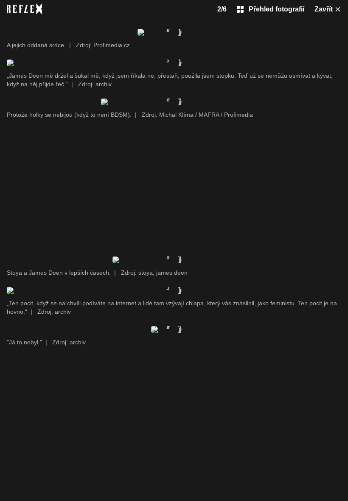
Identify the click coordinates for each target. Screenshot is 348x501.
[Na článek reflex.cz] (24, 8)
